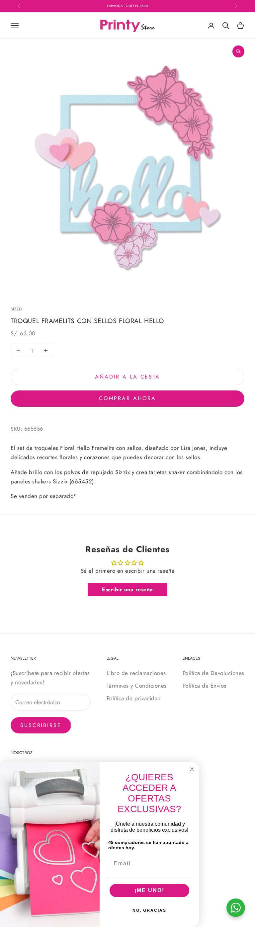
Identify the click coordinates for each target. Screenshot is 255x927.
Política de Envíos (204, 686)
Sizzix (17, 309)
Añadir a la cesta (127, 376)
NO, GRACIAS (149, 910)
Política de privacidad (134, 698)
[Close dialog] (192, 769)
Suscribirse (40, 725)
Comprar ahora (127, 398)
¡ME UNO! (149, 890)
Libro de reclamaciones (136, 673)
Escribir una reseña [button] (127, 589)
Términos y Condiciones (137, 686)
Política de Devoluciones (213, 673)
